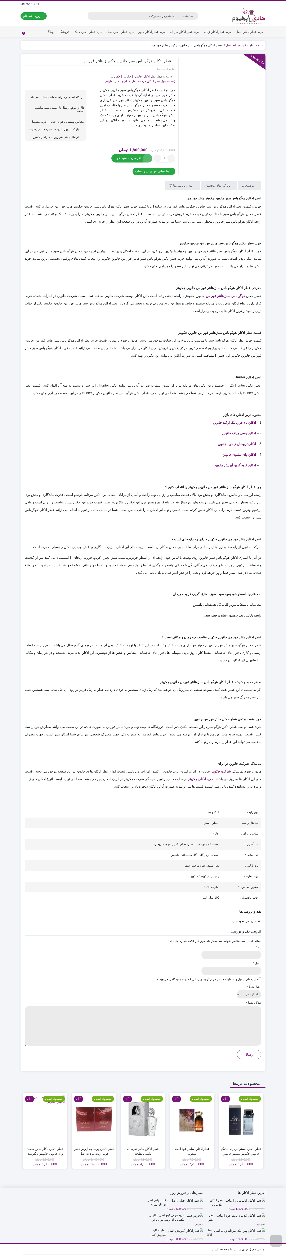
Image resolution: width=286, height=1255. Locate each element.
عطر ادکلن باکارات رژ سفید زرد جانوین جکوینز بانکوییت (45, 1151)
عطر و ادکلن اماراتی (117, 81)
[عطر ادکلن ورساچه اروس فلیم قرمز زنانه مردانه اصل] (94, 1119)
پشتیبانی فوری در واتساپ (152, 171)
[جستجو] (91, 16)
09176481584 (30, 3)
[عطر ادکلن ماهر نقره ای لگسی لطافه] (143, 1119)
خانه (260, 45)
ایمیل (257, 963)
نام (258, 947)
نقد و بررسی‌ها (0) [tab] (181, 185)
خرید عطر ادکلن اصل (249, 32)
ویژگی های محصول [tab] (217, 185)
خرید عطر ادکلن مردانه (185, 32)
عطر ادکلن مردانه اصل (240, 45)
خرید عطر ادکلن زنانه (218, 32)
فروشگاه (64, 32)
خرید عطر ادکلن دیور (152, 32)
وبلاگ (50, 32)
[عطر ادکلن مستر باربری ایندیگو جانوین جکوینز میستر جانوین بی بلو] (241, 1119)
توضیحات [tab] (248, 185)
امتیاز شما (254, 986)
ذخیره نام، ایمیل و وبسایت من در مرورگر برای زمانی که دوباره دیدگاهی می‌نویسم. (207, 979)
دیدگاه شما (253, 1002)
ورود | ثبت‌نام (32, 16)
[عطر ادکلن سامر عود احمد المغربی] (192, 1119)
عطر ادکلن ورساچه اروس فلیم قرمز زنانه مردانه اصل (94, 1151)
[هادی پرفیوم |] (248, 16)
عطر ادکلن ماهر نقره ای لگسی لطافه (143, 1151)
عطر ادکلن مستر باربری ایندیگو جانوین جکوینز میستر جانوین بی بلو (241, 1151)
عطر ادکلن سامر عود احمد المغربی (192, 1151)
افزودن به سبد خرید (127, 158)
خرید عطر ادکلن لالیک (88, 32)
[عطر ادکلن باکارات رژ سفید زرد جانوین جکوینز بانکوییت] (45, 1119)
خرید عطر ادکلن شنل (120, 32)
